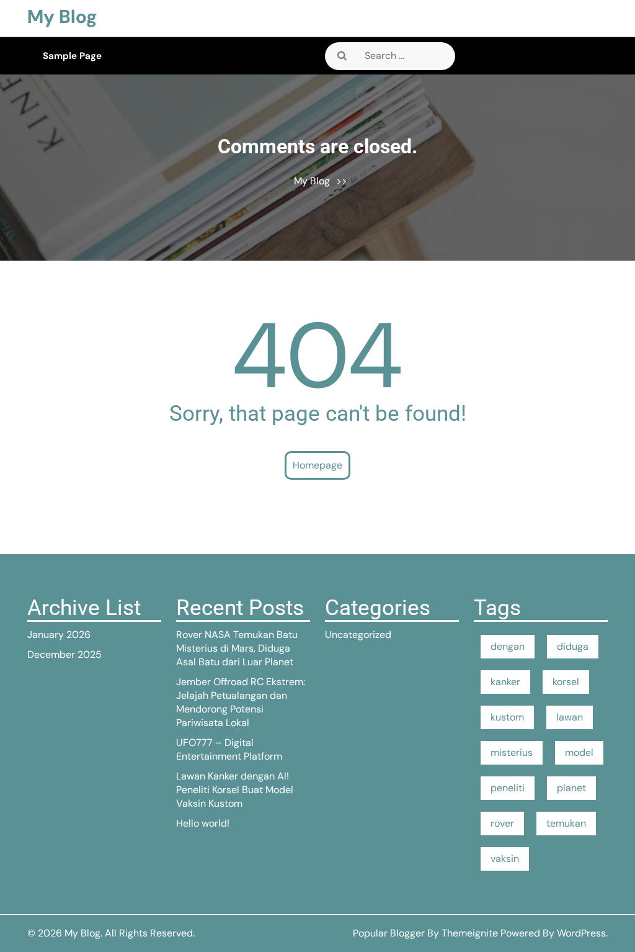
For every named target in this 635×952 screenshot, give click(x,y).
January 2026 (59, 634)
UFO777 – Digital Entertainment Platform (229, 749)
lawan (569, 717)
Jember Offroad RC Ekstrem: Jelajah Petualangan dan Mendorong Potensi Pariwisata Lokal (240, 702)
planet (571, 787)
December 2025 (64, 654)
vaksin (505, 858)
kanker (505, 681)
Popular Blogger (389, 933)
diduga (572, 646)
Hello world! (202, 823)
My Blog (62, 16)
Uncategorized (358, 634)
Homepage (317, 465)
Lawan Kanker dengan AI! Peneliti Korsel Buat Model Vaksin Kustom (234, 790)
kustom (507, 717)
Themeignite (470, 933)
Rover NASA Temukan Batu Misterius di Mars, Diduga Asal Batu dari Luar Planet (237, 648)
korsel (566, 681)
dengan (508, 646)
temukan (566, 823)
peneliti (508, 787)
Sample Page (72, 56)
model (579, 752)
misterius (512, 752)
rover (502, 823)
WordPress (581, 933)
